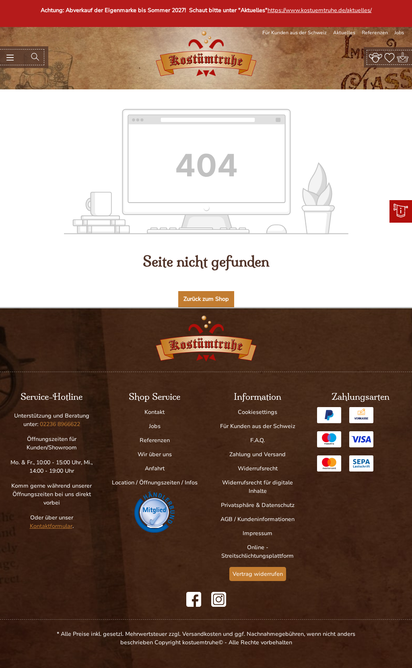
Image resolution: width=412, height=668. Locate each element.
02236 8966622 (60, 424)
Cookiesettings (257, 412)
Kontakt (154, 412)
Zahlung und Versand (257, 454)
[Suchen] (35, 57)
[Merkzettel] (389, 57)
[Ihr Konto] (375, 57)
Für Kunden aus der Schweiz (294, 32)
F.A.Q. (257, 440)
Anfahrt (155, 468)
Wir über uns (155, 454)
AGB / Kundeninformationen (257, 519)
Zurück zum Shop (206, 299)
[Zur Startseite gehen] (206, 54)
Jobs (399, 32)
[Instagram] (218, 599)
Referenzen (375, 32)
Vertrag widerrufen (258, 574)
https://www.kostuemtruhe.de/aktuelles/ (320, 10)
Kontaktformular (51, 526)
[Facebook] (193, 599)
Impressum (257, 533)
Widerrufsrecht (258, 468)
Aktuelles (344, 32)
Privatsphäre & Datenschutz (258, 505)
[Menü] (10, 57)
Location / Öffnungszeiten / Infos (155, 482)
